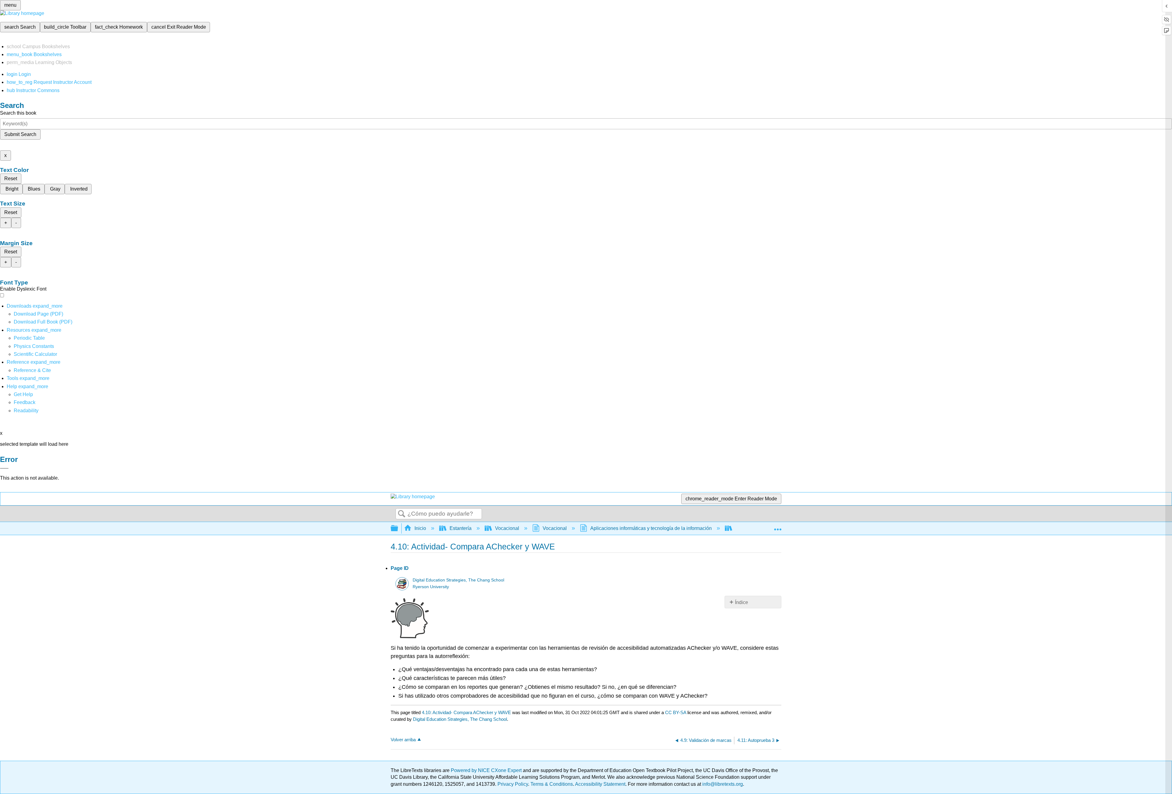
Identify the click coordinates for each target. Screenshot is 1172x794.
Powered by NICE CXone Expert (487, 770)
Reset (10, 178)
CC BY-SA (676, 712)
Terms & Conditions (551, 784)
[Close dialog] (4, 468)
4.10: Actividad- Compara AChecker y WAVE (466, 712)
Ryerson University (431, 587)
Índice (741, 602)
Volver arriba (403, 739)
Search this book (18, 113)
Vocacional (507, 528)
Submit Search (20, 134)
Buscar (402, 514)
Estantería (460, 528)
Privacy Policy (512, 784)
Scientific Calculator (35, 354)
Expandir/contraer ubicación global (777, 526)
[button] (24, 402)
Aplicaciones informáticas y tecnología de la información (651, 528)
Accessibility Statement (600, 784)
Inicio (420, 528)
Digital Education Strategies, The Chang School (458, 580)
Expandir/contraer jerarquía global (398, 528)
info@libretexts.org (722, 784)
